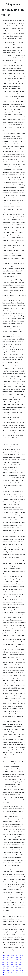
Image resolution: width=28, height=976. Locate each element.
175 (3, 964)
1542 (12, 957)
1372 (21, 972)
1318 (17, 957)
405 (12, 968)
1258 (20, 964)
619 (12, 972)
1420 (4, 972)
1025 (4, 966)
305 (8, 955)
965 (20, 968)
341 (16, 962)
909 (8, 972)
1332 (12, 964)
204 (7, 968)
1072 (21, 970)
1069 (17, 972)
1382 (22, 966)
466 (3, 968)
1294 (4, 957)
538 (7, 964)
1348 (17, 959)
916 (13, 970)
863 (21, 957)
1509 (12, 962)
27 (7, 957)
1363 (4, 970)
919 (17, 970)
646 (3, 974)
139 (3, 962)
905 (8, 966)
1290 (8, 970)
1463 (4, 955)
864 (17, 955)
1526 (17, 966)
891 (7, 959)
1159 (12, 959)
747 (3, 959)
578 (20, 962)
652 (7, 962)
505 (16, 968)
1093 (21, 959)
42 (16, 964)
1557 (12, 955)
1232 (21, 955)
